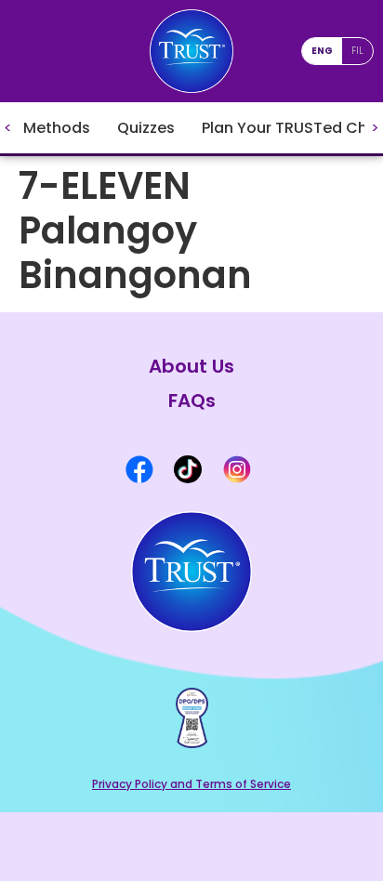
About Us (191, 367)
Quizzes (146, 127)
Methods (56, 127)
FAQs (192, 401)
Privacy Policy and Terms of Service (191, 784)
